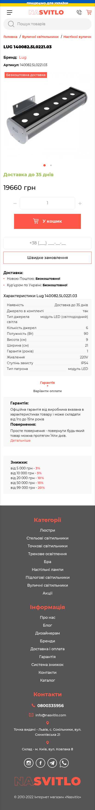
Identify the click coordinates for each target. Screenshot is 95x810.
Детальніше (20, 440)
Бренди (47, 641)
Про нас (47, 617)
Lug (23, 57)
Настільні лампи (47, 569)
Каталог (47, 680)
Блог (47, 625)
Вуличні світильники (47, 585)
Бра (47, 562)
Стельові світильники (47, 538)
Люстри (47, 530)
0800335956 (50, 705)
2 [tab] (51, 165)
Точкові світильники (48, 546)
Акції (47, 593)
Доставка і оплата (47, 649)
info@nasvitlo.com (51, 715)
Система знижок (47, 664)
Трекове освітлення (47, 554)
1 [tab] (44, 165)
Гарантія (47, 383)
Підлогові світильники (48, 577)
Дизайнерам (47, 633)
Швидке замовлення (47, 258)
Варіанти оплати (47, 391)
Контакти (47, 672)
